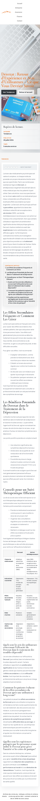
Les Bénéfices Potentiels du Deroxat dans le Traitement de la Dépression (20, 273)
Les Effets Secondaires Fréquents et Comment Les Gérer (19, 269)
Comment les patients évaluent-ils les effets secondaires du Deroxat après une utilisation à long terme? (20, 292)
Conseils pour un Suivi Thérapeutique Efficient (20, 278)
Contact (19, 21)
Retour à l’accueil (25, 92)
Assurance (18, 12)
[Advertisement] (20, 49)
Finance (19, 16)
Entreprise (18, 8)
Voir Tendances (9, 92)
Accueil (19, 3)
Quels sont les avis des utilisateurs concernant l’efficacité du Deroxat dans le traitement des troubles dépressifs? (20, 285)
